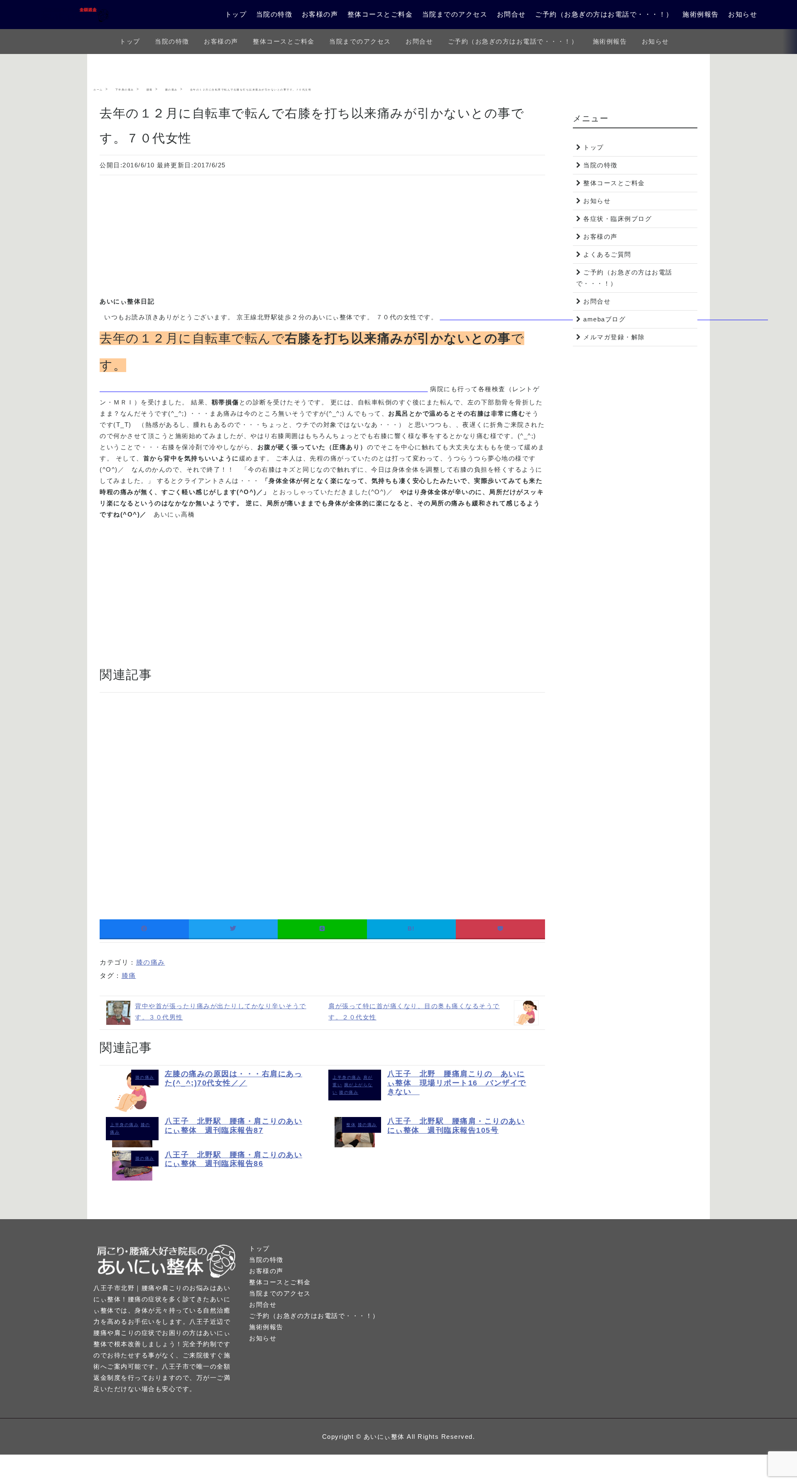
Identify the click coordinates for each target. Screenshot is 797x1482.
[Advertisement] (322, 237)
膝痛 (129, 975)
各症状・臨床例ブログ (617, 218)
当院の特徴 (274, 14)
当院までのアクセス (455, 14)
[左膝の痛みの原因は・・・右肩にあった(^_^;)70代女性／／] (132, 1111)
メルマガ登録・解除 (614, 336)
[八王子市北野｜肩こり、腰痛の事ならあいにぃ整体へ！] (75, 14)
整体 (351, 1124)
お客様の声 (320, 14)
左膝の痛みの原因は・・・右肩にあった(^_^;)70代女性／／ (234, 1078)
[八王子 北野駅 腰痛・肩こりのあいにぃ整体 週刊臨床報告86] (132, 1178)
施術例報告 (700, 14)
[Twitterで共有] (233, 928)
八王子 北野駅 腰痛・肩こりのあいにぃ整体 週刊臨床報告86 (234, 1159)
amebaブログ (604, 319)
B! (411, 928)
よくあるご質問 (607, 254)
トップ (236, 14)
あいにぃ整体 (384, 1436)
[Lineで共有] (322, 928)
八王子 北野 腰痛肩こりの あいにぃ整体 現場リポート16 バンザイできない (456, 1083)
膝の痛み (150, 962)
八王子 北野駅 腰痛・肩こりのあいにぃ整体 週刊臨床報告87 (234, 1125)
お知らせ (742, 14)
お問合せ (511, 14)
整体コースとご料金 (380, 14)
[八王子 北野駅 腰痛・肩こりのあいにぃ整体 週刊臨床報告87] (132, 1145)
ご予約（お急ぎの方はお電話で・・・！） (604, 14)
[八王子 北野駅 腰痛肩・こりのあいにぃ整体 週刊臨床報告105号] (355, 1145)
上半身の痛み (346, 1077)
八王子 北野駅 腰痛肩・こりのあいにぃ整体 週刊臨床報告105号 (456, 1125)
